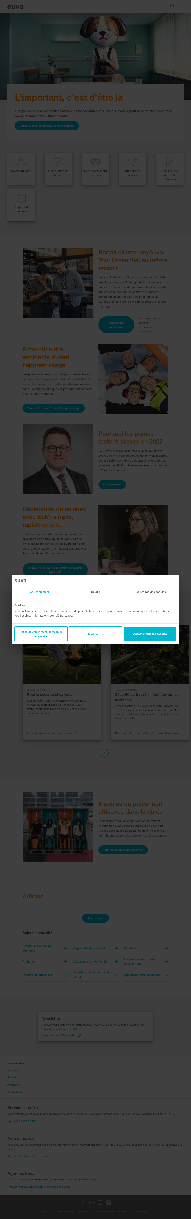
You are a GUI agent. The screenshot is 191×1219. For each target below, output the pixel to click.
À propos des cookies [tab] (151, 591)
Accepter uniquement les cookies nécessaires (41, 634)
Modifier (93, 633)
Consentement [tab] (39, 591)
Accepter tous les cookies (150, 633)
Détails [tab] (95, 591)
